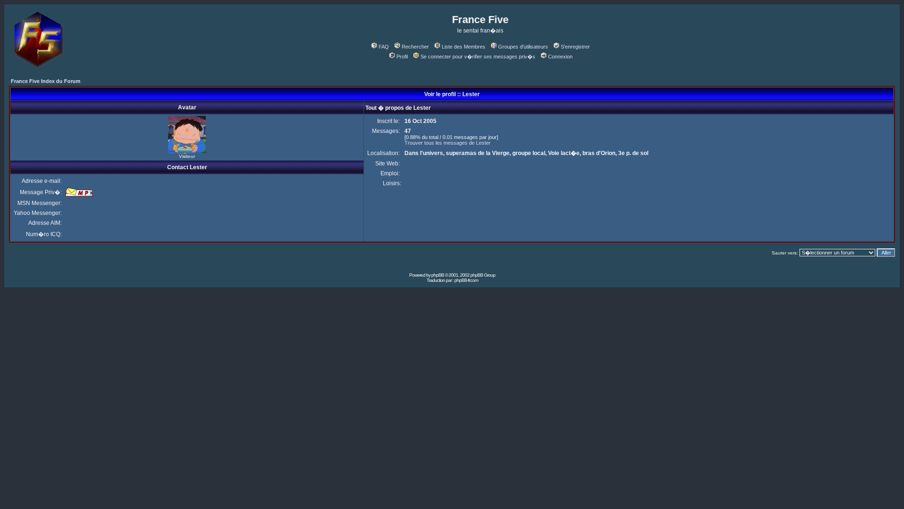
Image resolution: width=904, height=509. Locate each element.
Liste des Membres (463, 46)
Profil (402, 56)
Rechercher (415, 46)
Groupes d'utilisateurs (523, 46)
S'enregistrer (575, 46)
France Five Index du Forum (46, 81)
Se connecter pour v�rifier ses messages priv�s (477, 56)
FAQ (384, 46)
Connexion (560, 56)
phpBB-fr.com (466, 280)
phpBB (437, 275)
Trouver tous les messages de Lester (447, 143)
